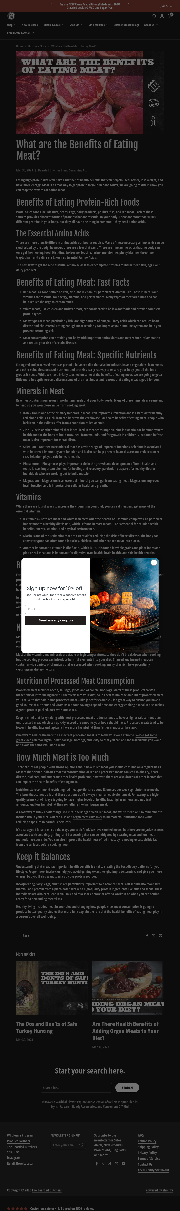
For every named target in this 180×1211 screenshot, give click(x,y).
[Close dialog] (154, 562)
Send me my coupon (56, 620)
